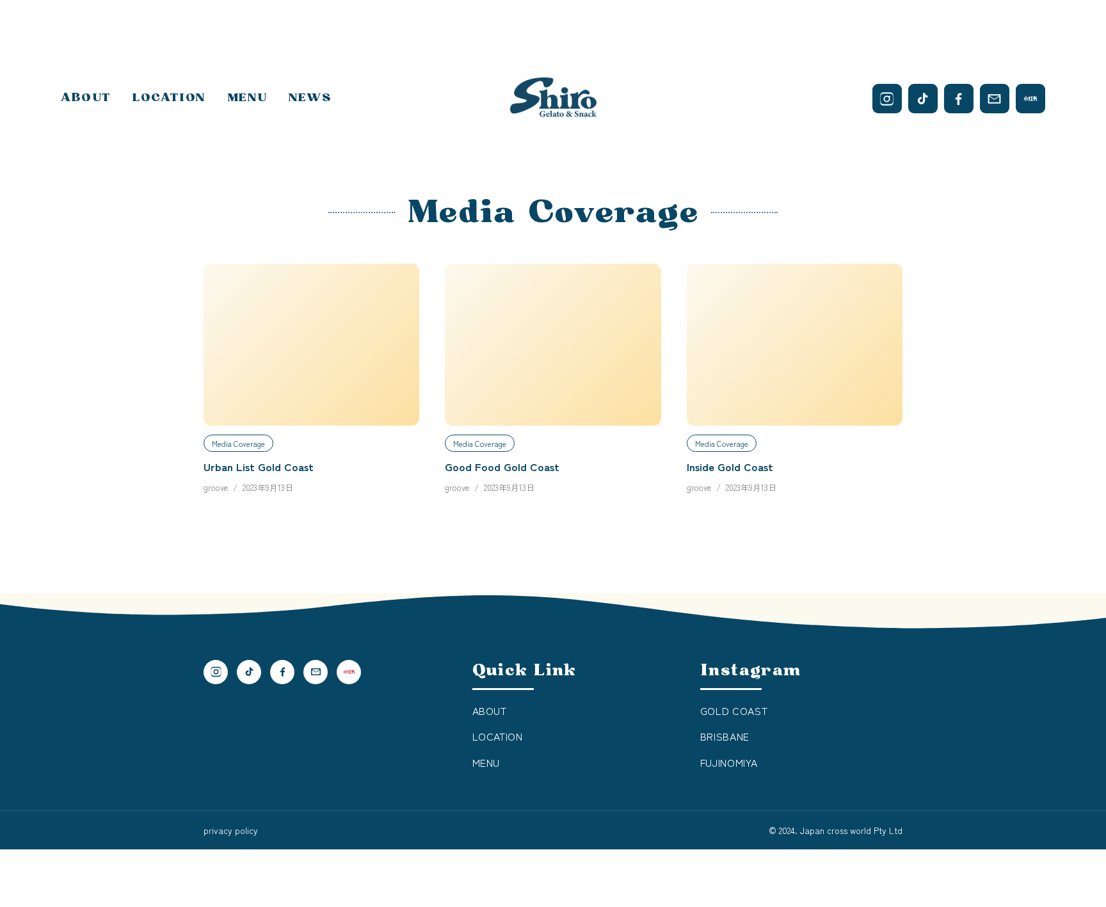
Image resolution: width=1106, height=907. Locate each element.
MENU (247, 98)
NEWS (310, 98)
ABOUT (86, 98)
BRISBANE (724, 736)
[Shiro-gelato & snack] (553, 98)
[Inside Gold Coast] (794, 345)
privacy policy (231, 830)
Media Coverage (238, 443)
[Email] (994, 98)
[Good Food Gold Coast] (553, 345)
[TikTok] (923, 98)
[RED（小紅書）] (1030, 98)
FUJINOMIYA (728, 762)
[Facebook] (959, 98)
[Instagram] (887, 98)
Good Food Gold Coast (502, 466)
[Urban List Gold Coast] (311, 345)
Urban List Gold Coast (259, 466)
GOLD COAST (733, 710)
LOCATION (168, 98)
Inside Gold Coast (730, 466)
